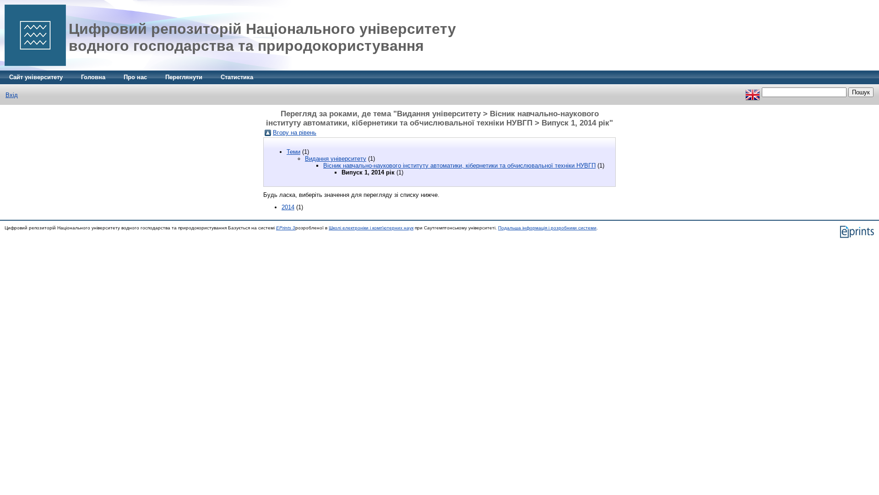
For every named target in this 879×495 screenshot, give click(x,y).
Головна (93, 77)
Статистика (237, 77)
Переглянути (183, 77)
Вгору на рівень (294, 132)
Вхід (11, 95)
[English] (752, 92)
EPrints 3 (285, 227)
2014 (288, 207)
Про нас (135, 77)
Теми (293, 151)
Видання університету (335, 158)
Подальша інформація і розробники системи (547, 227)
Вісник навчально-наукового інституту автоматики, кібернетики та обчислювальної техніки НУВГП (459, 165)
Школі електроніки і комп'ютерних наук (371, 227)
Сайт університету (36, 77)
